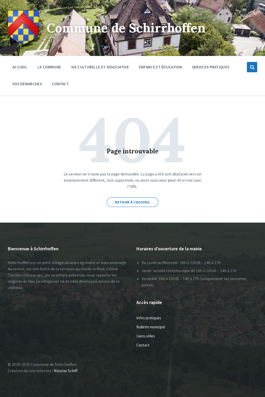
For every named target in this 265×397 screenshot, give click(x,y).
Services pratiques (210, 67)
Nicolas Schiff (65, 370)
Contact (60, 83)
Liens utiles (145, 336)
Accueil (19, 67)
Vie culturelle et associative (100, 67)
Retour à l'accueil (132, 202)
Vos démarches (27, 83)
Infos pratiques (148, 317)
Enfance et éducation (160, 67)
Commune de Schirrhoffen (126, 28)
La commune (49, 67)
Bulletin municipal (150, 326)
